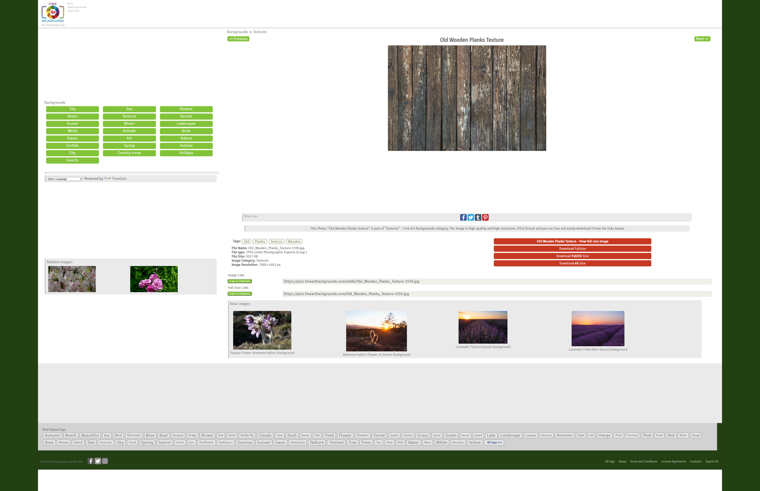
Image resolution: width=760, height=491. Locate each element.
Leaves (530, 435)
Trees (366, 442)
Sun (191, 442)
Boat (163, 435)
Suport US (712, 461)
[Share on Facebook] (463, 217)
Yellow (475, 442)
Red (670, 435)
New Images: (240, 303)
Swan (280, 442)
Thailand (336, 442)
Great (436, 435)
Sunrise (186, 116)
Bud (220, 435)
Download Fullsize (572, 249)
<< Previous (238, 38)
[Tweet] (470, 217)
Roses (72, 116)
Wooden (294, 241)
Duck (292, 435)
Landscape (510, 435)
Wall (400, 442)
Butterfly (247, 435)
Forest (379, 435)
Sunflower (206, 442)
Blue (150, 435)
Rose (49, 442)
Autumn (186, 145)
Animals (129, 131)
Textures (129, 116)
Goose (407, 435)
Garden (394, 435)
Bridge (192, 435)
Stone (180, 442)
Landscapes (186, 123)
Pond (659, 435)
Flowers (186, 109)
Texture (276, 241)
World (72, 131)
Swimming (297, 442)
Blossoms (134, 435)
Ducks (305, 435)
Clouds (265, 435)
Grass (422, 435)
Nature (186, 138)
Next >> (702, 38)
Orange (604, 435)
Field (329, 435)
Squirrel (164, 442)
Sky (72, 109)
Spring (129, 145)
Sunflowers (226, 442)
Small (132, 442)
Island (478, 435)
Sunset (72, 123)
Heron (465, 435)
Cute (279, 435)
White (441, 442)
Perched (632, 435)
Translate (119, 178)
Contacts (696, 461)
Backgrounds (55, 102)
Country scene (129, 153)
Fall (317, 435)
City (72, 153)
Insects (72, 160)
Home (70, 3)
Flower (345, 435)
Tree (352, 442)
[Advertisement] (404, 11)
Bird (118, 435)
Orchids (72, 145)
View (389, 442)
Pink (647, 435)
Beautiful (90, 435)
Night (581, 435)
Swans (72, 138)
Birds (186, 131)
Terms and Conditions (643, 461)
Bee (107, 435)
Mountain (565, 435)
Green (451, 435)
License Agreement (673, 461)
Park (618, 435)
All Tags (610, 461)
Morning (546, 435)
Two (378, 442)
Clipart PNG (73, 11)
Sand (78, 442)
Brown (207, 435)
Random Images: (60, 262)
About (622, 461)
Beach (70, 435)
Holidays (186, 153)
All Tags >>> (494, 442)
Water (413, 442)
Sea (129, 109)
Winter (129, 123)
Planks (260, 241)
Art (129, 138)
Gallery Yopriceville (77, 7)
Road (696, 435)
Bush (232, 435)
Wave (427, 442)
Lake (491, 435)
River (683, 435)
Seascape (105, 442)
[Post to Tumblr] (478, 217)
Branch (178, 435)
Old (246, 241)
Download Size (572, 256)
